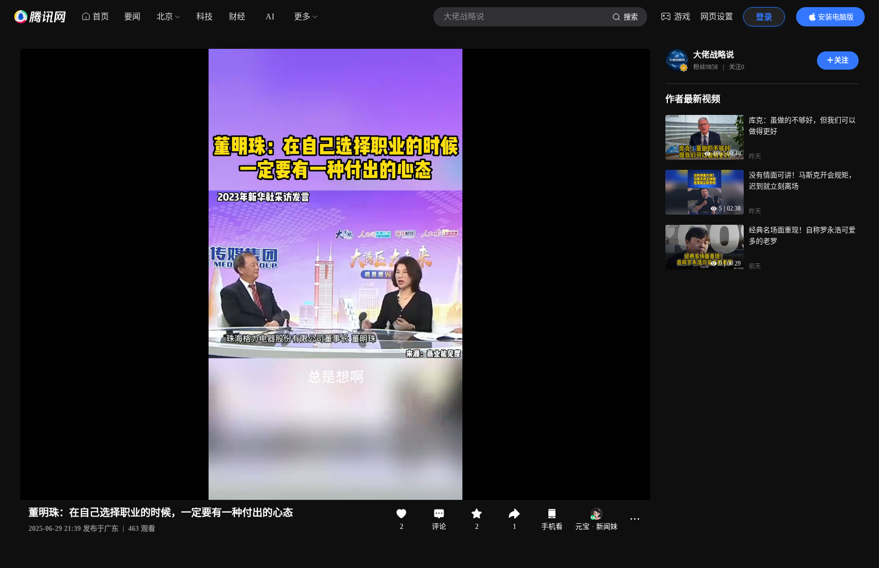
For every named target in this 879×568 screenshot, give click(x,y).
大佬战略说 (713, 54)
